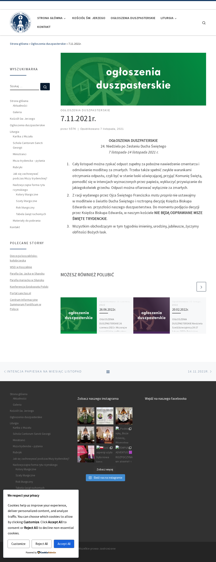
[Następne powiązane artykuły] (201, 286)
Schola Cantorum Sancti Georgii (28, 145)
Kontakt (15, 227)
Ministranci (19, 154)
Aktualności (20, 105)
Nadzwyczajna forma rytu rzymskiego (29, 187)
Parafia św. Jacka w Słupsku (27, 273)
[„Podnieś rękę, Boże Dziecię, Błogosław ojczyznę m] (124, 435)
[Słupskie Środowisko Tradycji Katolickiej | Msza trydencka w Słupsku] (20, 21)
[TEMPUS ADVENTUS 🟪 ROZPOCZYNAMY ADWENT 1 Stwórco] (124, 454)
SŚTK (72, 128)
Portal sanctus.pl (20, 293)
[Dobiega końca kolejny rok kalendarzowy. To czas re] (85, 435)
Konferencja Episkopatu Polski (29, 286)
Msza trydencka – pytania (29, 161)
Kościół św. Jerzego (22, 119)
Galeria (17, 112)
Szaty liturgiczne (26, 201)
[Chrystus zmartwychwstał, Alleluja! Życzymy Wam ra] (124, 415)
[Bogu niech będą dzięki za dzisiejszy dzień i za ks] (85, 415)
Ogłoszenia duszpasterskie (48, 44)
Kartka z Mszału (23, 136)
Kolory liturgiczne (27, 194)
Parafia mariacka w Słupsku (27, 280)
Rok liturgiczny (25, 207)
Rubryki (17, 167)
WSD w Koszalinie (21, 267)
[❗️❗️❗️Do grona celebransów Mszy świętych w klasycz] (104, 415)
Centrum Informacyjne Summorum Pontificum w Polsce (25, 304)
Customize (18, 544)
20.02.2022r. (180, 309)
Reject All (41, 544)
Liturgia (14, 132)
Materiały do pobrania (26, 220)
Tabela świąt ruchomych (31, 214)
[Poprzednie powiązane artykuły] (191, 286)
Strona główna (19, 44)
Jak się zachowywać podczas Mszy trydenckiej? (30, 176)
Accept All (64, 544)
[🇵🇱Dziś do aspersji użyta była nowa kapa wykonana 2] (104, 454)
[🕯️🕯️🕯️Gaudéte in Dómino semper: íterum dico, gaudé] (85, 454)
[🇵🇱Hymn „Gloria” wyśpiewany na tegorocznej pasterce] (104, 435)
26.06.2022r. (107, 309)
